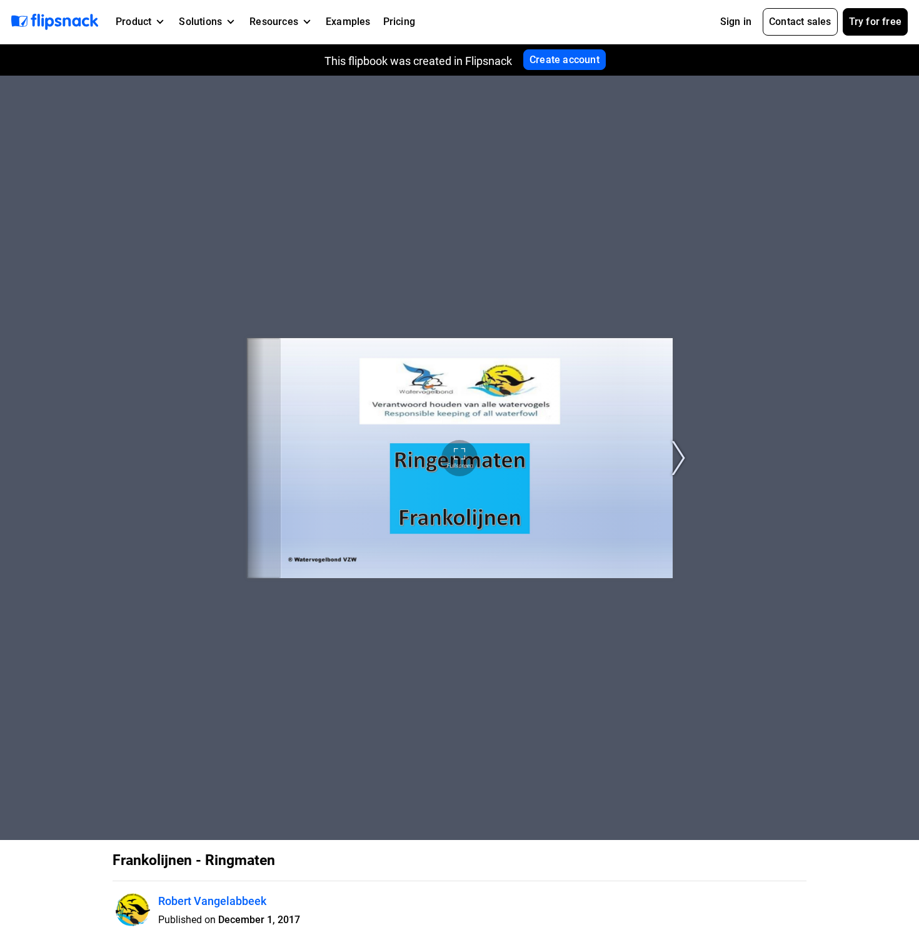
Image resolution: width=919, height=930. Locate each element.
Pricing (399, 22)
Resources (273, 22)
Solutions (200, 22)
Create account (565, 60)
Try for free (875, 22)
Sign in (735, 22)
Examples (348, 22)
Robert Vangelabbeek (212, 901)
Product (133, 22)
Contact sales (800, 22)
